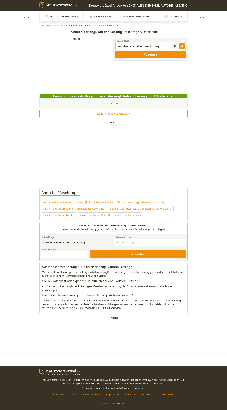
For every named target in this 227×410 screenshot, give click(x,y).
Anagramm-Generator (140, 16)
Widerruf (129, 394)
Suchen (152, 54)
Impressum (113, 394)
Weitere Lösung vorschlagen (113, 114)
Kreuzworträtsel (50, 25)
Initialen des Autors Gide (127, 215)
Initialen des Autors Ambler (59, 208)
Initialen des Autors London (59, 215)
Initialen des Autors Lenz (124, 208)
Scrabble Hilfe (102, 16)
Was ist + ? (49, 249)
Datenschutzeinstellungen (85, 394)
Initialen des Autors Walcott (94, 215)
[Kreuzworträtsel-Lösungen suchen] (182, 46)
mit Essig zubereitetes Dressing (146, 202)
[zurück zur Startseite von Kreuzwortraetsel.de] (59, 5)
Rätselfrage (123, 40)
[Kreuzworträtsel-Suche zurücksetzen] (175, 46)
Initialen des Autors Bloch (92, 208)
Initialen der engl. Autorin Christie (106, 202)
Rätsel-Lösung (123, 237)
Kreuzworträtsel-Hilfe (64, 16)
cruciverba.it (169, 394)
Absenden (138, 254)
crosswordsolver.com (113, 403)
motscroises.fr (148, 394)
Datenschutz (58, 394)
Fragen (64, 25)
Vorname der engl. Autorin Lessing (63, 202)
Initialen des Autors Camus (157, 208)
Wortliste (176, 16)
